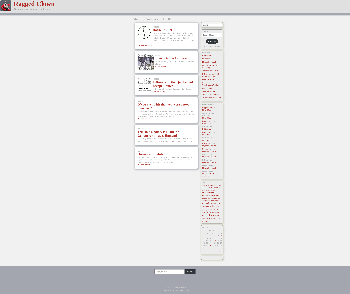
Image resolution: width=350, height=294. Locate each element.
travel (204, 221)
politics (214, 209)
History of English (150, 154)
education (206, 192)
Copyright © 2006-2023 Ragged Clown (175, 290)
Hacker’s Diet (162, 30)
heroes (209, 198)
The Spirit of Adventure (210, 94)
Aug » (219, 251)
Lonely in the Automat (171, 58)
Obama (207, 206)
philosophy (214, 205)
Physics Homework (209, 62)
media (216, 200)
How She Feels (207, 88)
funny (218, 195)
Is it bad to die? (207, 55)
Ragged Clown (34, 3)
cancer (211, 187)
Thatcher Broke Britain (210, 70)
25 (207, 245)
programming (206, 212)
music (217, 203)
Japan (203, 200)
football (213, 196)
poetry (208, 210)
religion (210, 215)
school (204, 218)
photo (204, 210)
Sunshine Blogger (208, 91)
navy (203, 206)
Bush (207, 187)
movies (213, 203)
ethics (213, 192)
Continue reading (145, 45)
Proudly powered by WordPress (175, 287)
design (207, 190)
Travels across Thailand (210, 85)
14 (215, 240)
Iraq (219, 198)
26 (210, 245)
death (203, 190)
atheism (207, 185)
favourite (206, 195)
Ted (220, 218)
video (208, 221)
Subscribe (212, 41)
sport (216, 218)
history (213, 198)
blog (211, 185)
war (212, 221)
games (204, 198)
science (210, 218)
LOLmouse (207, 200)
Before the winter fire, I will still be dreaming (210, 75)
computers (216, 187)
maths (212, 200)
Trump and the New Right (211, 97)
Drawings (212, 190)
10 (204, 240)
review (216, 215)
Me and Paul (206, 58)
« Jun (205, 251)
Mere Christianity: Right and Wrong (210, 174)
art (203, 185)
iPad (216, 198)
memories (206, 203)
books (216, 185)
